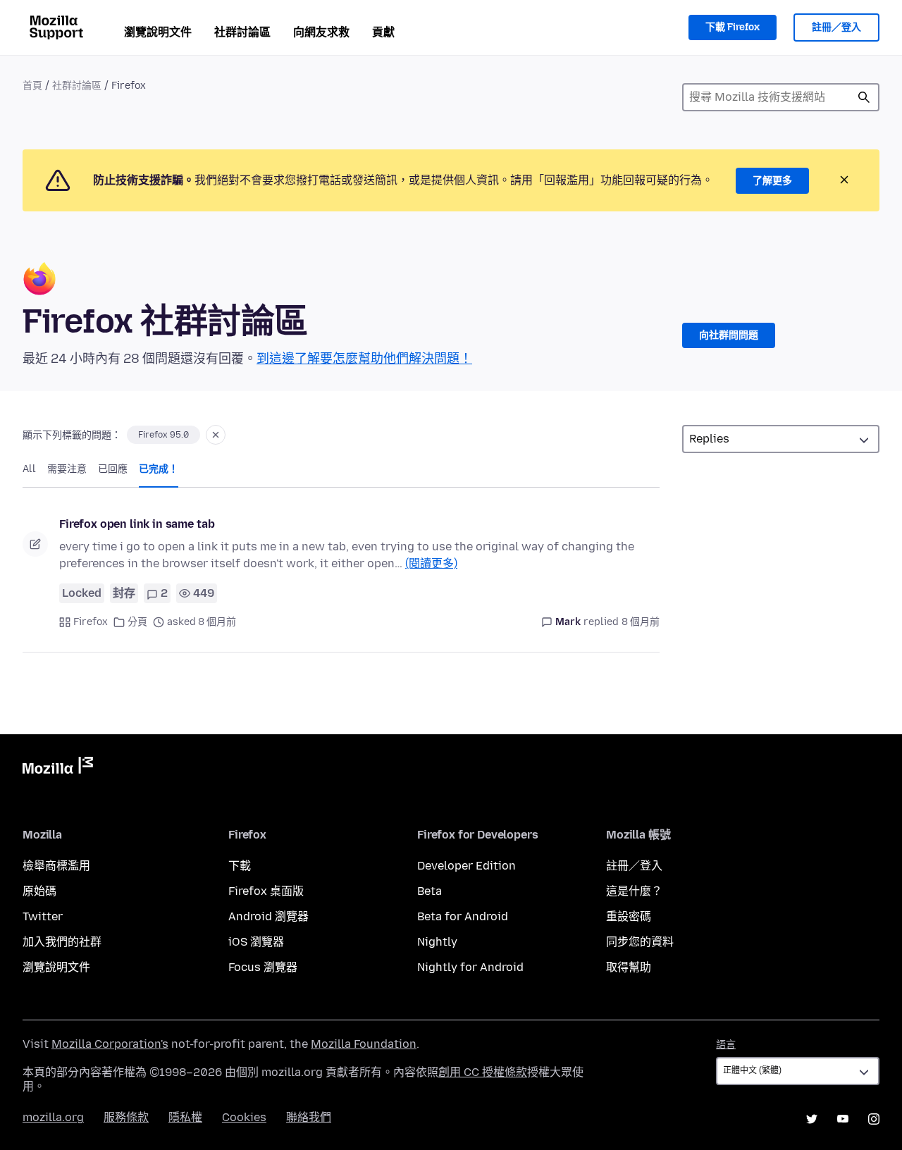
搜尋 (864, 97)
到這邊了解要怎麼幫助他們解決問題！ (364, 358)
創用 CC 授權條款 (482, 1072)
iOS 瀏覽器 (256, 941)
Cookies (244, 1117)
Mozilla (58, 768)
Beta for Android (462, 916)
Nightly (437, 941)
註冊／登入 (836, 27)
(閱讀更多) (431, 563)
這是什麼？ (634, 891)
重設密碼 (628, 916)
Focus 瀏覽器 (262, 967)
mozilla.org (53, 1117)
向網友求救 (321, 32)
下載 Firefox (732, 27)
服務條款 (126, 1117)
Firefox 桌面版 (266, 891)
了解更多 (772, 181)
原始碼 (39, 891)
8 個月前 (641, 622)
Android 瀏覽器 (268, 916)
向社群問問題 (728, 335)
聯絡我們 (308, 1117)
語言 (726, 1045)
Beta (429, 891)
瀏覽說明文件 (158, 32)
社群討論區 (242, 32)
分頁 (137, 622)
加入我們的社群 (62, 941)
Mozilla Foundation (363, 1044)
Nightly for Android (470, 967)
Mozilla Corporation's (109, 1044)
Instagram (873, 1119)
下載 (239, 865)
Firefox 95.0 (163, 435)
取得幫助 (628, 967)
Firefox (90, 622)
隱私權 (185, 1117)
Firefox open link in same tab (136, 524)
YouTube (842, 1119)
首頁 (32, 86)
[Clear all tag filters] (216, 435)
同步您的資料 (640, 941)
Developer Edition (466, 865)
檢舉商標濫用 (56, 865)
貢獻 (383, 32)
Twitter (43, 916)
